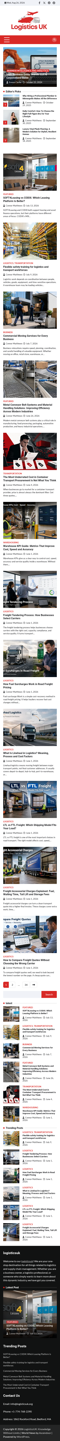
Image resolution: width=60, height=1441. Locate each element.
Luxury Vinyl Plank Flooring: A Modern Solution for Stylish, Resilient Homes (39, 131)
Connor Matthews (33, 102)
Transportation (23, 263)
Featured (8, 194)
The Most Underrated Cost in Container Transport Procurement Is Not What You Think (29, 479)
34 (26, 984)
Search (49, 994)
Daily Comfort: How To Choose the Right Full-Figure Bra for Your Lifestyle (38, 113)
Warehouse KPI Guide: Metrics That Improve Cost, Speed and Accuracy (29, 548)
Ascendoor (45, 1432)
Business (8, 332)
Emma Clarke (15, 82)
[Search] (54, 39)
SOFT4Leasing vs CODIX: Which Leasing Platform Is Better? (37, 1012)
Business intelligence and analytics (27, 71)
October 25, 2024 (34, 82)
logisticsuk (27, 1261)
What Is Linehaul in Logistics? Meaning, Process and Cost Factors (26, 755)
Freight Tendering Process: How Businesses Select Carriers (37, 1155)
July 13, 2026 (36, 1333)
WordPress (23, 1436)
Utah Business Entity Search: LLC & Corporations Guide (26, 76)
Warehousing (11, 542)
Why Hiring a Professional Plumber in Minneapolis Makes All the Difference (40, 97)
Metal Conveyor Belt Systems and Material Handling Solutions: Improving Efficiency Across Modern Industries (27, 408)
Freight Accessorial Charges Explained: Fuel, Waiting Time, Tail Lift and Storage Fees (29, 893)
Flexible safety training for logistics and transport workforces (25, 268)
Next (33, 985)
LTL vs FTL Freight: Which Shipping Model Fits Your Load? (39, 1210)
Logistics (8, 263)
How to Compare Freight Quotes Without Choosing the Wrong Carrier (26, 962)
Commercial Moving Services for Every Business (25, 1371)
